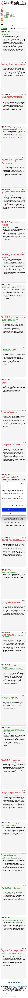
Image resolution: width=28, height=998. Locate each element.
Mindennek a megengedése (14, 509)
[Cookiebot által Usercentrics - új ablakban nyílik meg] (20, 483)
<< (9, 982)
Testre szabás (13, 513)
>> (19, 982)
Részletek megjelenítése (18, 505)
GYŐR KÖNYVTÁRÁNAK (1, 11)
